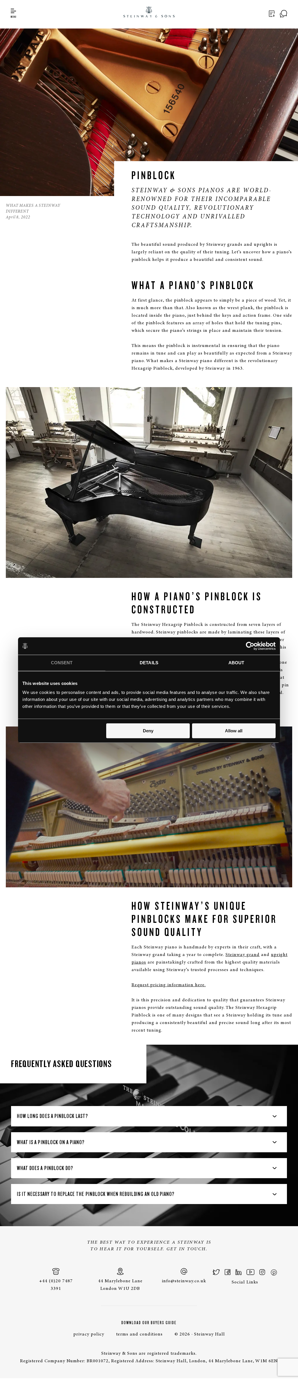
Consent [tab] (62, 662)
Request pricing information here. (169, 985)
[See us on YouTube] (250, 1272)
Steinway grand (243, 954)
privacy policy (88, 1334)
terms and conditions (139, 1334)
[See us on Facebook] (227, 1272)
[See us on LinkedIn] (238, 1272)
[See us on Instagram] (262, 1272)
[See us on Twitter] (216, 1272)
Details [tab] (149, 662)
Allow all (233, 730)
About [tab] (236, 662)
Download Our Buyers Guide (149, 1322)
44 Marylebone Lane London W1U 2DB (120, 1285)
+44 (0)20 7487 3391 (56, 1285)
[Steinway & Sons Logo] (149, 12)
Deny (148, 730)
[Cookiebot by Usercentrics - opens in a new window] (250, 646)
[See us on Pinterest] (273, 1272)
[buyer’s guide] (272, 13)
